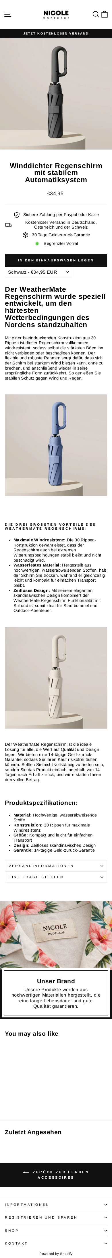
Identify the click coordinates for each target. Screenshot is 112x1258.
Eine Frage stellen (36, 877)
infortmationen (27, 1204)
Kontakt (16, 1243)
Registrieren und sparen (41, 1217)
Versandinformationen (41, 866)
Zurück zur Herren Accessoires (60, 1175)
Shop (12, 1230)
